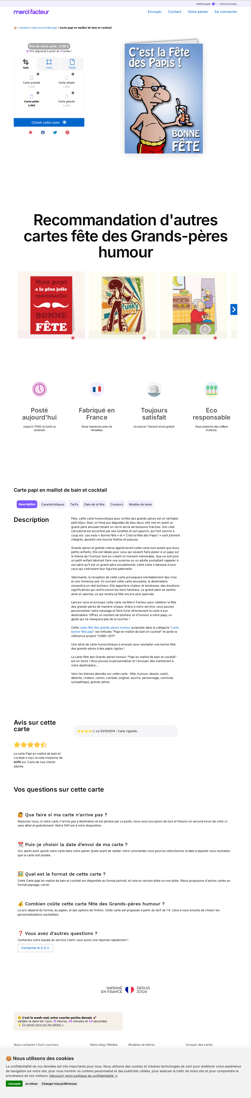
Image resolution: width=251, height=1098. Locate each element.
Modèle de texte (140, 504)
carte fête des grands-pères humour (105, 627)
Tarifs (74, 504)
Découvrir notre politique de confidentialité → (83, 1076)
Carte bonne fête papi (44, 27)
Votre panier (198, 12)
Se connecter (226, 12)
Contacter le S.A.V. (35, 948)
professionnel (228, 4)
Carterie (24, 27)
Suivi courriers (48, 1045)
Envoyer (155, 12)
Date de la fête (94, 504)
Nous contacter (24, 1045)
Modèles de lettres (141, 1045)
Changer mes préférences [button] (59, 1083)
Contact (174, 12)
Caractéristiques (52, 504)
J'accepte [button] (14, 1083)
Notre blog (97, 1045)
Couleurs (116, 504)
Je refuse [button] (31, 1083)
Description (27, 504)
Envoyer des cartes (199, 1045)
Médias (112, 1045)
